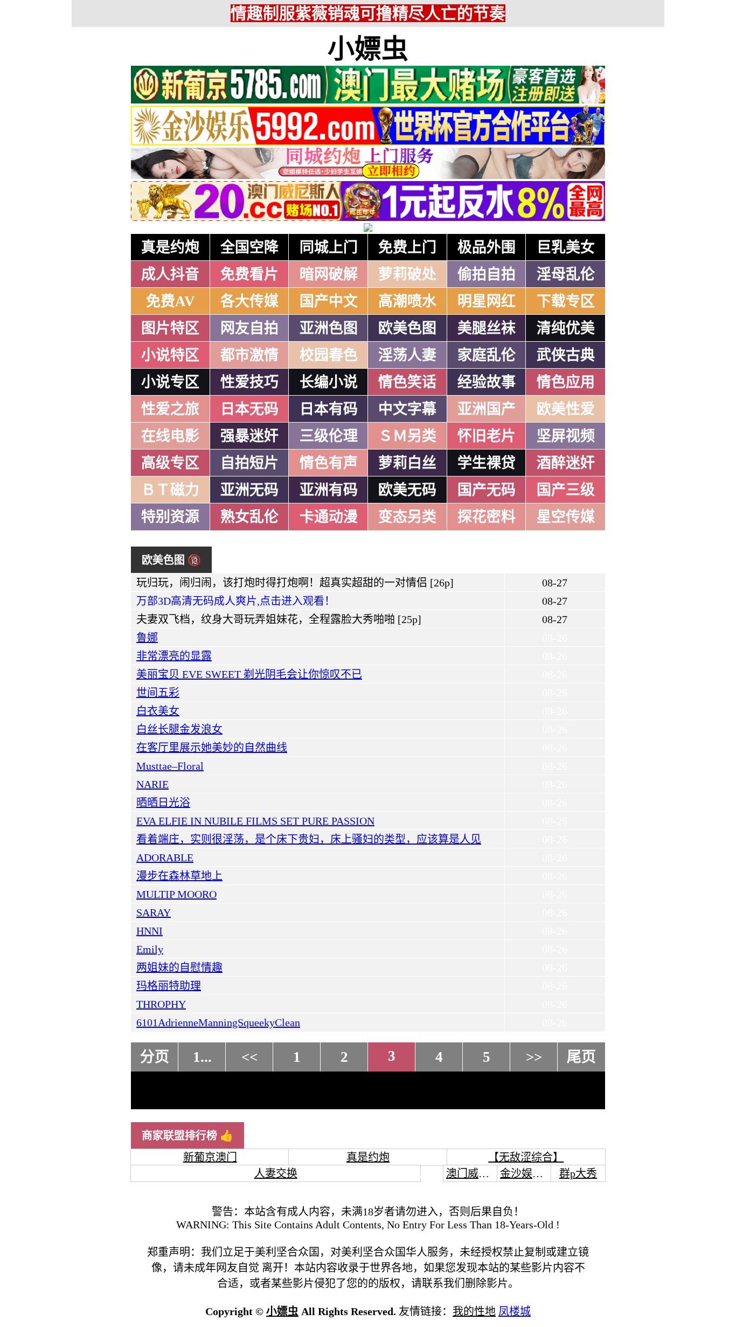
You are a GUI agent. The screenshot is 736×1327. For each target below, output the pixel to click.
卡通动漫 (329, 517)
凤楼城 (514, 1311)
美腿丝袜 (486, 328)
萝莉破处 (407, 274)
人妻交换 (275, 1173)
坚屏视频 (566, 436)
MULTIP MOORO (176, 894)
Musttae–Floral (170, 766)
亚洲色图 (329, 328)
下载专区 (566, 301)
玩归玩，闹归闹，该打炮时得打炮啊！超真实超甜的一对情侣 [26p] (295, 583)
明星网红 (486, 301)
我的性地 (474, 1311)
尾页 (581, 1057)
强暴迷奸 (249, 436)
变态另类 (407, 517)
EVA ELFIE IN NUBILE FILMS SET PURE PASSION (255, 821)
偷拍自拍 (486, 274)
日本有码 (329, 409)
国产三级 (566, 490)
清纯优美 (566, 328)
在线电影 (170, 436)
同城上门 (329, 247)
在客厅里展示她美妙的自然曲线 (211, 748)
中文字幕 (407, 409)
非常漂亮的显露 (174, 656)
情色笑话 (407, 382)
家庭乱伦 (486, 355)
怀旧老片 (486, 436)
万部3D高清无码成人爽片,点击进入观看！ (235, 601)
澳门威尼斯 (473, 1173)
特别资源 (170, 517)
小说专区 (170, 382)
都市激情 (249, 355)
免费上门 (407, 247)
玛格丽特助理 (168, 986)
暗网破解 (329, 274)
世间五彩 (157, 693)
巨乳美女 (566, 247)
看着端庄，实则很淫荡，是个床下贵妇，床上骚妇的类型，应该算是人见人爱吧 (324, 839)
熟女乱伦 (249, 517)
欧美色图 (407, 328)
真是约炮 (170, 247)
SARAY (153, 912)
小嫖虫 (368, 49)
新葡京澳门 (210, 1157)
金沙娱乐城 (527, 1173)
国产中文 (329, 301)
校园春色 (329, 355)
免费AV (170, 301)
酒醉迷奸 (566, 463)
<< (249, 1057)
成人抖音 (170, 274)
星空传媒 (566, 517)
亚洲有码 (329, 490)
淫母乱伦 (566, 274)
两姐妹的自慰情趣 (179, 967)
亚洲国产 (486, 409)
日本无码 (249, 409)
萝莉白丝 (407, 463)
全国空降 (249, 247)
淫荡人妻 (407, 355)
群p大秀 (578, 1173)
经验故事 (486, 382)
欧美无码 (407, 490)
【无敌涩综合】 (526, 1157)
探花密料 (486, 517)
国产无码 (486, 490)
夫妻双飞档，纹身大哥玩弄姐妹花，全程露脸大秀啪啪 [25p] (278, 619)
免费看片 (249, 274)
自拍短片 (249, 463)
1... (202, 1057)
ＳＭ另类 (407, 436)
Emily (149, 949)
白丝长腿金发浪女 (179, 729)
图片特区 (170, 328)
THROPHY (161, 1004)
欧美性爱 (566, 409)
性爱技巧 (249, 382)
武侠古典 (566, 355)
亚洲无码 (249, 490)
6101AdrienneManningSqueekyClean (218, 1022)
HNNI (149, 931)
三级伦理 (329, 436)
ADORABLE (164, 857)
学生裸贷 (486, 463)
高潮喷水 (407, 301)
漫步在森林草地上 (179, 876)
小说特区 (170, 355)
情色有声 (329, 463)
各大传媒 (249, 301)
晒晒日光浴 (163, 802)
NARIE (152, 784)
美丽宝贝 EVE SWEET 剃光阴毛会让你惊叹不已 (249, 674)
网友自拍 (249, 328)
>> (534, 1057)
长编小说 (329, 382)
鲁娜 (147, 638)
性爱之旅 (170, 409)
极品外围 (486, 247)
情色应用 (566, 382)
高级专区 (170, 463)
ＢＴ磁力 (170, 490)
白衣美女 (157, 711)
